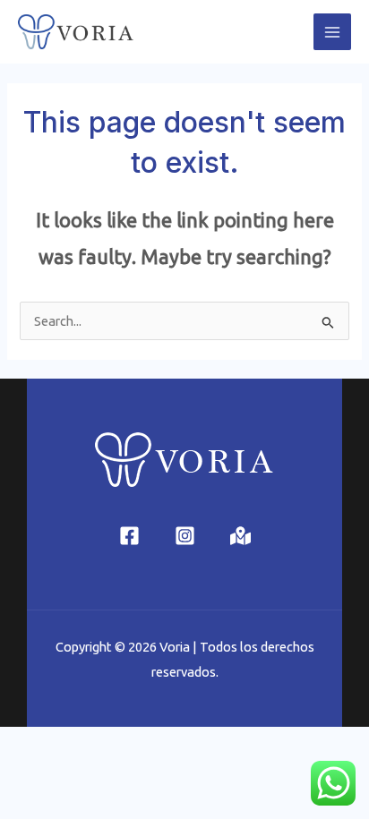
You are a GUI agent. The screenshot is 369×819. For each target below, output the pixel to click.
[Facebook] (129, 535)
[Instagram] (185, 535)
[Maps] (240, 535)
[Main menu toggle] (332, 32)
